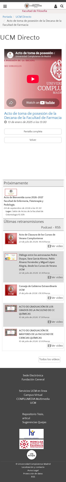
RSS (33, 477)
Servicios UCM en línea (33, 390)
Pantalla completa (33, 131)
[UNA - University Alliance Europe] (31, 454)
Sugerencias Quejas (34, 422)
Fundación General (33, 379)
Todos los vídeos (49, 359)
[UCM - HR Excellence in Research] (31, 433)
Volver (33, 140)
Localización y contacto (33, 467)
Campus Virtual (33, 394)
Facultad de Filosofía (34, 11)
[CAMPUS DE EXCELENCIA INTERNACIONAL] (31, 444)
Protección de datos (33, 473)
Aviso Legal (33, 470)
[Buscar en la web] (62, 6)
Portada (7, 16)
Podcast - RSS (51, 227)
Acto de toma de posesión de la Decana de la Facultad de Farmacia (33, 115)
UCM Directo (23, 16)
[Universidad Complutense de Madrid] (33, 5)
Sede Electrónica (33, 375)
